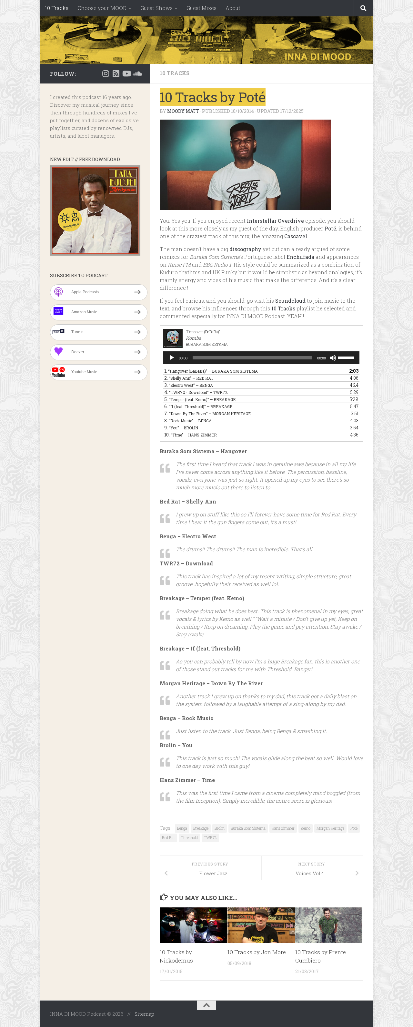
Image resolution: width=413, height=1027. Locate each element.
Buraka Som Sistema (248, 828)
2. (188, 378)
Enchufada (300, 256)
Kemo (305, 828)
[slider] (347, 357)
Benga (182, 828)
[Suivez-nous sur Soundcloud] (136, 73)
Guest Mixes (201, 8)
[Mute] (333, 358)
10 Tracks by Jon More (256, 952)
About (233, 8)
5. (200, 399)
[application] (261, 357)
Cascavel (295, 236)
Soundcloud (290, 300)
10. (190, 435)
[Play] (171, 358)
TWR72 (210, 837)
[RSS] (116, 73)
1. (211, 371)
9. (181, 428)
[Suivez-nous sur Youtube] (126, 73)
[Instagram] (105, 73)
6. (198, 406)
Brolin (220, 828)
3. (188, 385)
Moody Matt (183, 111)
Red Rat (168, 837)
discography (245, 249)
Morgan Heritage (330, 828)
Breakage (200, 828)
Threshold (189, 837)
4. (195, 392)
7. (207, 413)
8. (188, 420)
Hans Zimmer (283, 828)
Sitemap (144, 1014)
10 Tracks (56, 8)
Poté (330, 228)
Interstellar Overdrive (275, 220)
